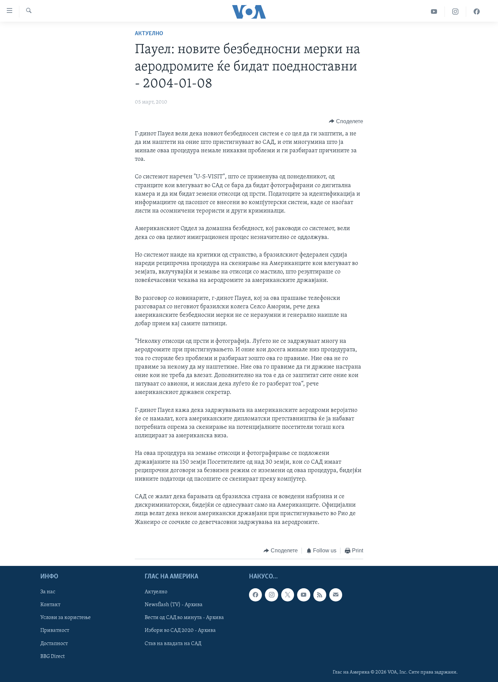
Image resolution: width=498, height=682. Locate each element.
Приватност (54, 631)
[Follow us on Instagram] (271, 595)
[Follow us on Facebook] (255, 595)
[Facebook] (476, 11)
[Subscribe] (335, 595)
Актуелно (149, 34)
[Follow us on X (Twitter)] (287, 595)
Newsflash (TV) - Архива (174, 605)
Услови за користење (65, 618)
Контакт (50, 605)
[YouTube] (434, 11)
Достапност (54, 643)
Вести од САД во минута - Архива (184, 618)
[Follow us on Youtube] (303, 595)
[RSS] (319, 595)
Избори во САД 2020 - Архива (180, 631)
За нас (47, 592)
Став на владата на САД (173, 643)
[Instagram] (455, 11)
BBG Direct (52, 656)
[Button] (346, 121)
